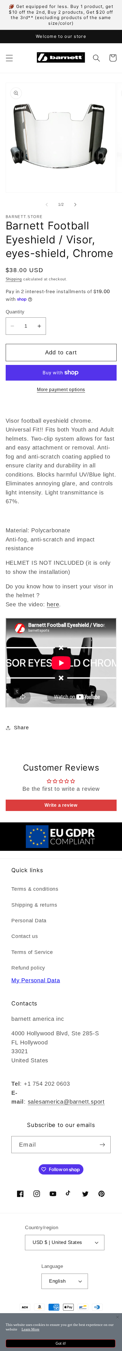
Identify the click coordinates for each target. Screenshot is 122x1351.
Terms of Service (32, 952)
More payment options (61, 389)
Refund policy (28, 968)
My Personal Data (35, 980)
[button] (9, 58)
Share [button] (21, 727)
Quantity (15, 312)
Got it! (61, 1343)
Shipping (14, 279)
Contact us (24, 936)
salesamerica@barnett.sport (66, 1102)
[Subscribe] (102, 1144)
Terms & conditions (34, 889)
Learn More (30, 1329)
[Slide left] (46, 204)
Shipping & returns (34, 905)
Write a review (61, 805)
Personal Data (29, 920)
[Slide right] (75, 204)
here (53, 604)
